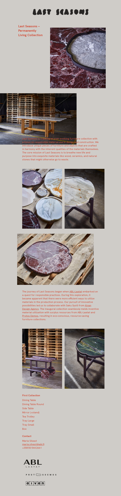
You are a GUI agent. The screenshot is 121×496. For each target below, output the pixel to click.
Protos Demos (30, 316)
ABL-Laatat (75, 291)
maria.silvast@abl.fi (33, 444)
